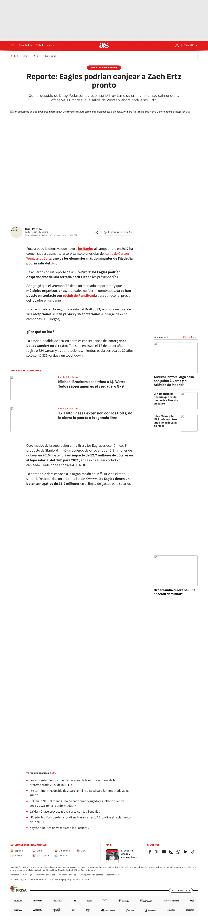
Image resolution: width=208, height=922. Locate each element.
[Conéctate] (177, 45)
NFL (13, 56)
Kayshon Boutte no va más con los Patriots (58, 828)
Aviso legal (27, 874)
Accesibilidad (113, 874)
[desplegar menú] (12, 45)
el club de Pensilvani (79, 295)
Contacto (14, 874)
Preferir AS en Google (120, 232)
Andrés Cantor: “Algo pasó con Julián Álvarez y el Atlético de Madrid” (174, 381)
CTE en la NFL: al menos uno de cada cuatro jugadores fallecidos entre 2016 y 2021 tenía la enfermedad (77, 803)
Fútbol (39, 45)
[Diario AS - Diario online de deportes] (104, 45)
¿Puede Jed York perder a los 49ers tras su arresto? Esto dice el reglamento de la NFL (80, 819)
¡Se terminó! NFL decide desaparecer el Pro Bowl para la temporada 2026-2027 (80, 793)
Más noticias (189, 337)
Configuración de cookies (91, 874)
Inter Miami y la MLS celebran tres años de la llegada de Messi (165, 421)
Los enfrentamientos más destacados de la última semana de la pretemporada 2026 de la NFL (73, 782)
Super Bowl (50, 56)
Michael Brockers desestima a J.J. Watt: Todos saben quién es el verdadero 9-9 (91, 384)
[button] (97, 232)
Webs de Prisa (183, 890)
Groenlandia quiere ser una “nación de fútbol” (174, 592)
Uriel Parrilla (33, 229)
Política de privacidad (45, 874)
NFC (36, 56)
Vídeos (51, 45)
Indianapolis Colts (68, 408)
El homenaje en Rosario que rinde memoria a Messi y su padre (166, 398)
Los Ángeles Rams (68, 377)
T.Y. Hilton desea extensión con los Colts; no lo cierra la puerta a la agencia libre (95, 415)
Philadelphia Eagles (104, 67)
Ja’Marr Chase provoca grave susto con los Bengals (64, 811)
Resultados (25, 45)
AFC (25, 56)
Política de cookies (67, 874)
